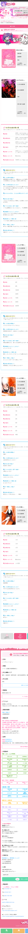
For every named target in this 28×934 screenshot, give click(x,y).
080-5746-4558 (8, 895)
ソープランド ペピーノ (7, 22)
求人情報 (13, 26)
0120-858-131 (7, 888)
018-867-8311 (7, 892)
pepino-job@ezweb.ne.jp (8, 902)
